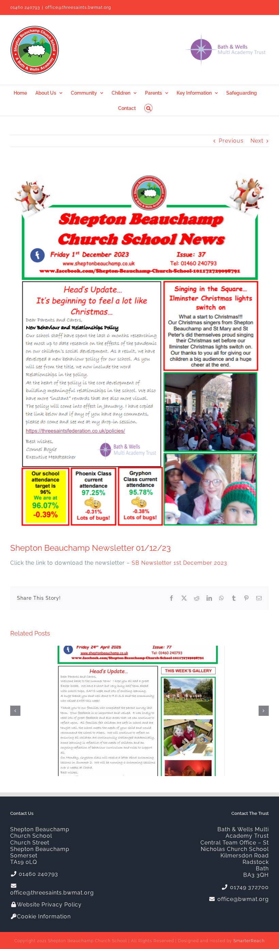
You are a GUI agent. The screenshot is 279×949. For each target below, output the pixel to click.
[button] (148, 108)
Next (256, 141)
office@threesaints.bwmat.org (78, 7)
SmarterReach (249, 940)
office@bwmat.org (242, 899)
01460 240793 (25, 7)
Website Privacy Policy (49, 904)
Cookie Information (44, 916)
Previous (231, 141)
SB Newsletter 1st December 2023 (179, 563)
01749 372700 (248, 887)
